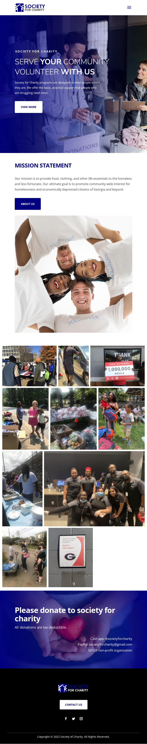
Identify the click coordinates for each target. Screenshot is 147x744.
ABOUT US (28, 204)
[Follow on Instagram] (81, 719)
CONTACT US (73, 704)
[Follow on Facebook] (66, 719)
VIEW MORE (28, 107)
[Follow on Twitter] (73, 719)
